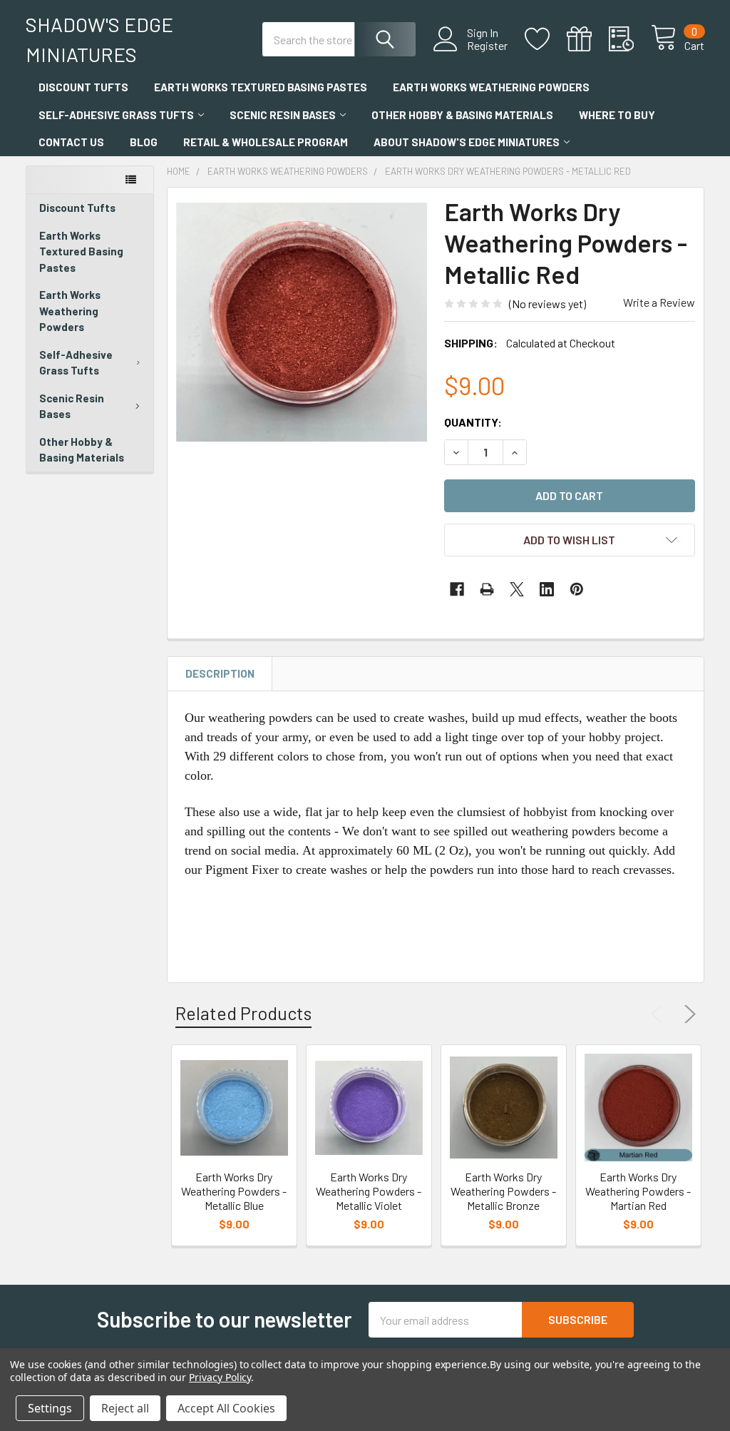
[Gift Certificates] (588, 39)
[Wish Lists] (546, 39)
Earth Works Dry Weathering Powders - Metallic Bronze (503, 1191)
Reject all (125, 1408)
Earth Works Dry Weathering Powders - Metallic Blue (234, 1191)
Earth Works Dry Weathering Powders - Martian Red (638, 1191)
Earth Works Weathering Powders (491, 87)
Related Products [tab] (243, 1013)
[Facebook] (457, 589)
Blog (144, 142)
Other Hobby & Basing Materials (462, 114)
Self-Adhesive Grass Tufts (116, 114)
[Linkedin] (547, 589)
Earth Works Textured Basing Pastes (260, 87)
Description (220, 673)
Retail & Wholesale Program (265, 142)
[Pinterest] (577, 589)
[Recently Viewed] (630, 39)
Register (487, 45)
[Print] (487, 589)
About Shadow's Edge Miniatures (467, 142)
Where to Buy (617, 114)
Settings (50, 1408)
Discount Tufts (83, 87)
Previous (660, 1014)
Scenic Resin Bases (283, 114)
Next (687, 1014)
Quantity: (473, 422)
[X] (517, 589)
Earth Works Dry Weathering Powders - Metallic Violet (368, 1191)
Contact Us (71, 142)
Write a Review (659, 302)
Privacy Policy (220, 1377)
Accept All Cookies (226, 1408)
